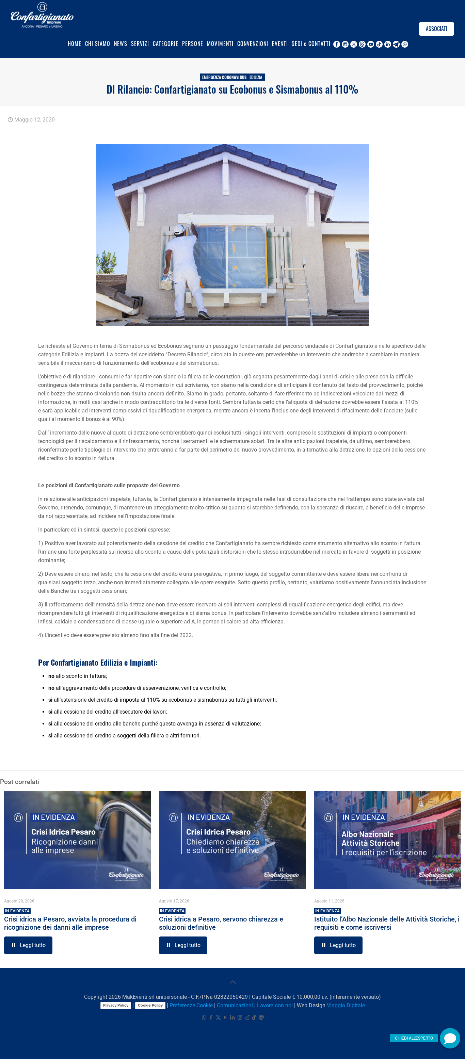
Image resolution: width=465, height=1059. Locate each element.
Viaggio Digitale (346, 1005)
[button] (450, 1038)
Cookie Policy (150, 1005)
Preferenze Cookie (191, 1005)
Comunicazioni (235, 1005)
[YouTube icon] (225, 1017)
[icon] (247, 1017)
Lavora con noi (275, 1005)
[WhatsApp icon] (204, 1017)
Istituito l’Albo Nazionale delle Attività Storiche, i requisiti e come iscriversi (387, 920)
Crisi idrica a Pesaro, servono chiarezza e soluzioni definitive (221, 920)
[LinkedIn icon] (232, 1017)
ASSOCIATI (436, 29)
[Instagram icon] (239, 1017)
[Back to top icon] (232, 982)
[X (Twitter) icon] (218, 1017)
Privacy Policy (115, 1005)
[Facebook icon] (211, 1017)
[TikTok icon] (254, 1017)
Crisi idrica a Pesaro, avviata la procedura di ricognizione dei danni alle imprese (70, 920)
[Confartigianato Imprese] (42, 14)
